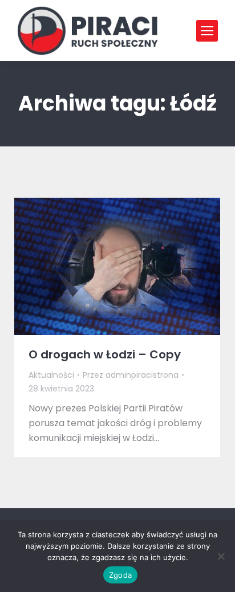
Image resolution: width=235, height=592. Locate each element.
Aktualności (51, 375)
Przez (131, 375)
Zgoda (120, 574)
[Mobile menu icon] (207, 31)
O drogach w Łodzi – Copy (105, 354)
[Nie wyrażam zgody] (220, 556)
